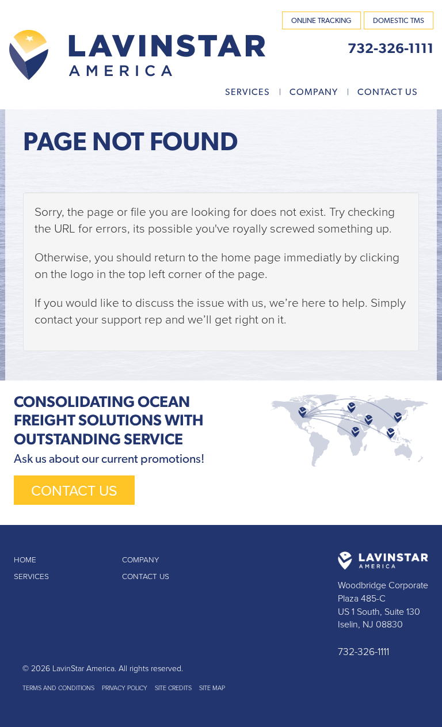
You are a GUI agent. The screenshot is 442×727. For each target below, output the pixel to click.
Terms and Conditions (58, 688)
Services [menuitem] (247, 91)
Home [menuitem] (25, 560)
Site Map (212, 688)
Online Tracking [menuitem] (321, 20)
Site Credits (173, 688)
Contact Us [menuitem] (387, 91)
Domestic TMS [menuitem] (398, 20)
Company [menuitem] (313, 91)
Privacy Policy (124, 688)
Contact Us (74, 491)
